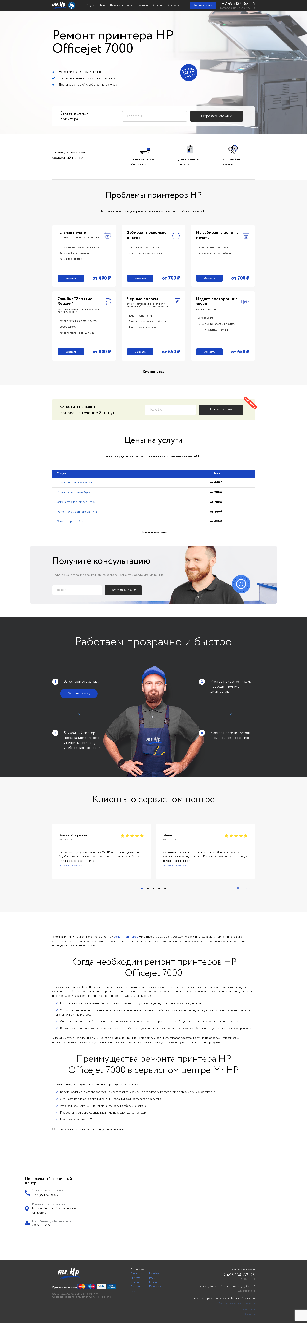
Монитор (154, 1282)
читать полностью (70, 865)
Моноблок (136, 1282)
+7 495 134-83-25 (238, 4)
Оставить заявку (79, 693)
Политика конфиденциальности (236, 1303)
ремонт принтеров (126, 937)
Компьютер (136, 1273)
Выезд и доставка (121, 5)
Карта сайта (248, 1309)
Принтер (135, 1278)
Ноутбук (154, 1273)
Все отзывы (244, 888)
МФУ (152, 1278)
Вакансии (143, 5)
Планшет (135, 1287)
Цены (102, 5)
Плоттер (135, 1291)
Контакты (173, 5)
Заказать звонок (203, 5)
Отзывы (158, 5)
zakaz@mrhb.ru (246, 1291)
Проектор (155, 1287)
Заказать (71, 278)
